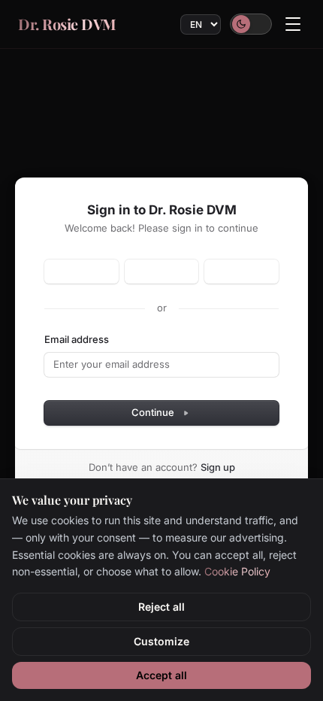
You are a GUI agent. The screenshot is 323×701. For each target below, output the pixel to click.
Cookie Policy (237, 571)
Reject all (161, 606)
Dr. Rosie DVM (67, 24)
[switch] (251, 24)
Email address (76, 339)
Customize (161, 641)
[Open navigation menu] (293, 24)
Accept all (161, 675)
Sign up (218, 467)
